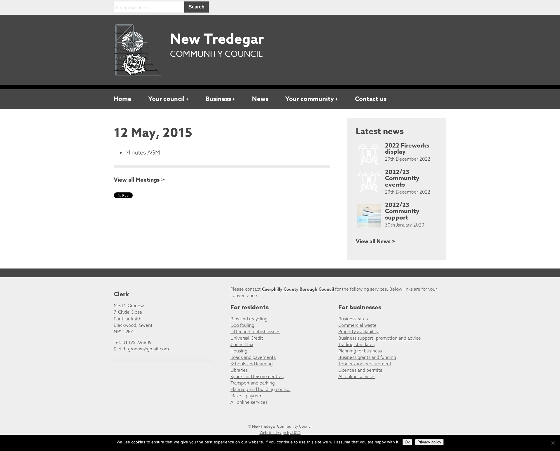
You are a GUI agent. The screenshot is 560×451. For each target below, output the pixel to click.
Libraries (239, 370)
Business (218, 98)
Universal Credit (246, 338)
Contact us (370, 98)
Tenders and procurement (364, 363)
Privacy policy (429, 442)
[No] (553, 443)
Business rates (353, 319)
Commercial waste (357, 325)
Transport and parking (252, 383)
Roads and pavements (253, 357)
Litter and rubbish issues (255, 331)
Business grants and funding (367, 357)
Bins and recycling (248, 319)
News (260, 98)
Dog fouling (242, 325)
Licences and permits (360, 370)
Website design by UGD (280, 432)
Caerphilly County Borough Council (298, 289)
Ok (407, 442)
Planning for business (360, 351)
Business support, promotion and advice (379, 338)
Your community (309, 98)
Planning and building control (260, 389)
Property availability (358, 331)
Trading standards (356, 344)
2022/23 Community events (402, 178)
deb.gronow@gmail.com (144, 349)
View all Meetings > (139, 180)
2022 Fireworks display (407, 148)
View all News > (376, 241)
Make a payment (247, 396)
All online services (248, 402)
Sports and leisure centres (257, 376)
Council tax (241, 344)
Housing (238, 351)
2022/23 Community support (402, 211)
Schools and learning (251, 363)
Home (122, 98)
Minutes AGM (142, 152)
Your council (166, 98)
